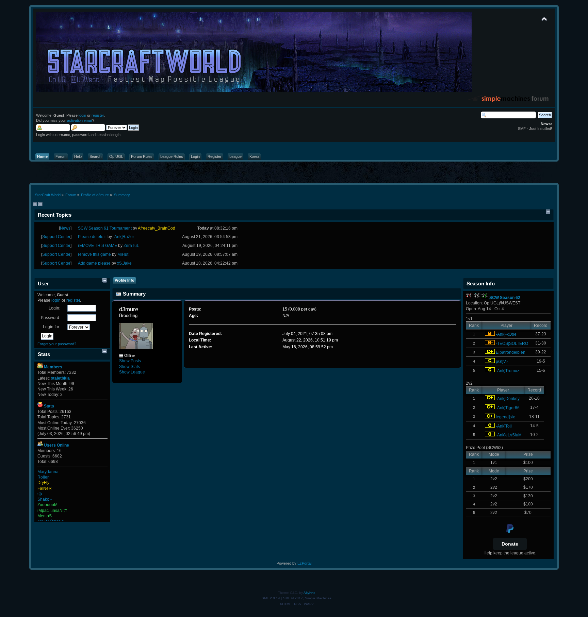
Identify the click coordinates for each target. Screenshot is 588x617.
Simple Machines (318, 598)
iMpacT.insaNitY (52, 510)
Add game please (94, 263)
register (98, 115)
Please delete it (92, 236)
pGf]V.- (502, 361)
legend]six (505, 417)
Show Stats (129, 366)
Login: (54, 308)
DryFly (43, 482)
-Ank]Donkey (508, 398)
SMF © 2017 (293, 598)
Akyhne (309, 593)
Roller (43, 477)
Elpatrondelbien (510, 352)
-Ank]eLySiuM (509, 435)
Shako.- (44, 499)
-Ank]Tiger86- (508, 407)
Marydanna (48, 471)
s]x (40, 493)
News (65, 228)
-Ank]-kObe (506, 334)
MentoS (44, 516)
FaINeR (44, 488)
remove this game (94, 254)
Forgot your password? (56, 344)
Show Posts (130, 360)
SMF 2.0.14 (271, 598)
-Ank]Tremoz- (508, 370)
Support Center (56, 236)
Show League (132, 372)
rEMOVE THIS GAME (97, 245)
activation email (79, 120)
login (82, 115)
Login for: (51, 326)
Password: (50, 317)
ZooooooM (47, 504)
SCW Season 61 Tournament (105, 228)
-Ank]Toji (504, 426)
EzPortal (304, 563)
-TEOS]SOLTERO (512, 343)
